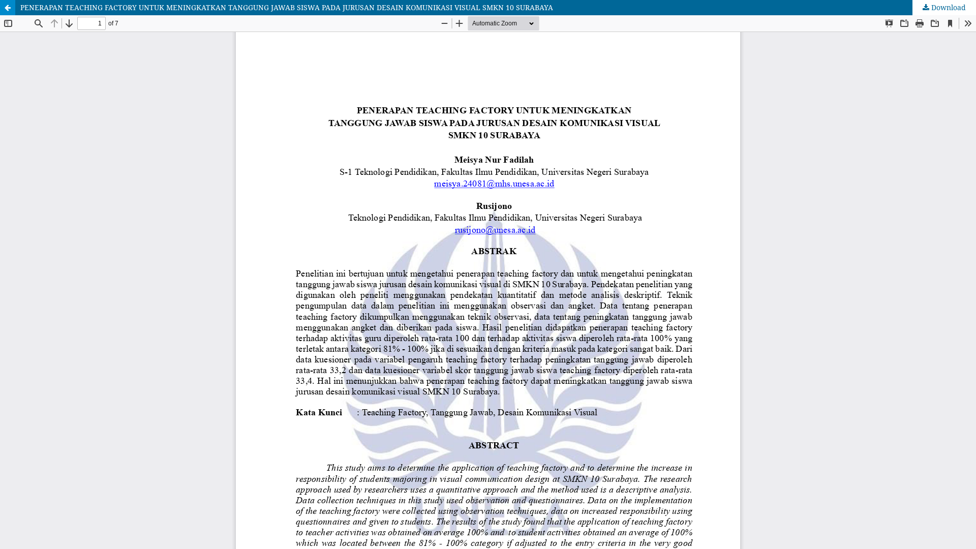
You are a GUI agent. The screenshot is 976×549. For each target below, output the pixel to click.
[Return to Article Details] (7, 7)
